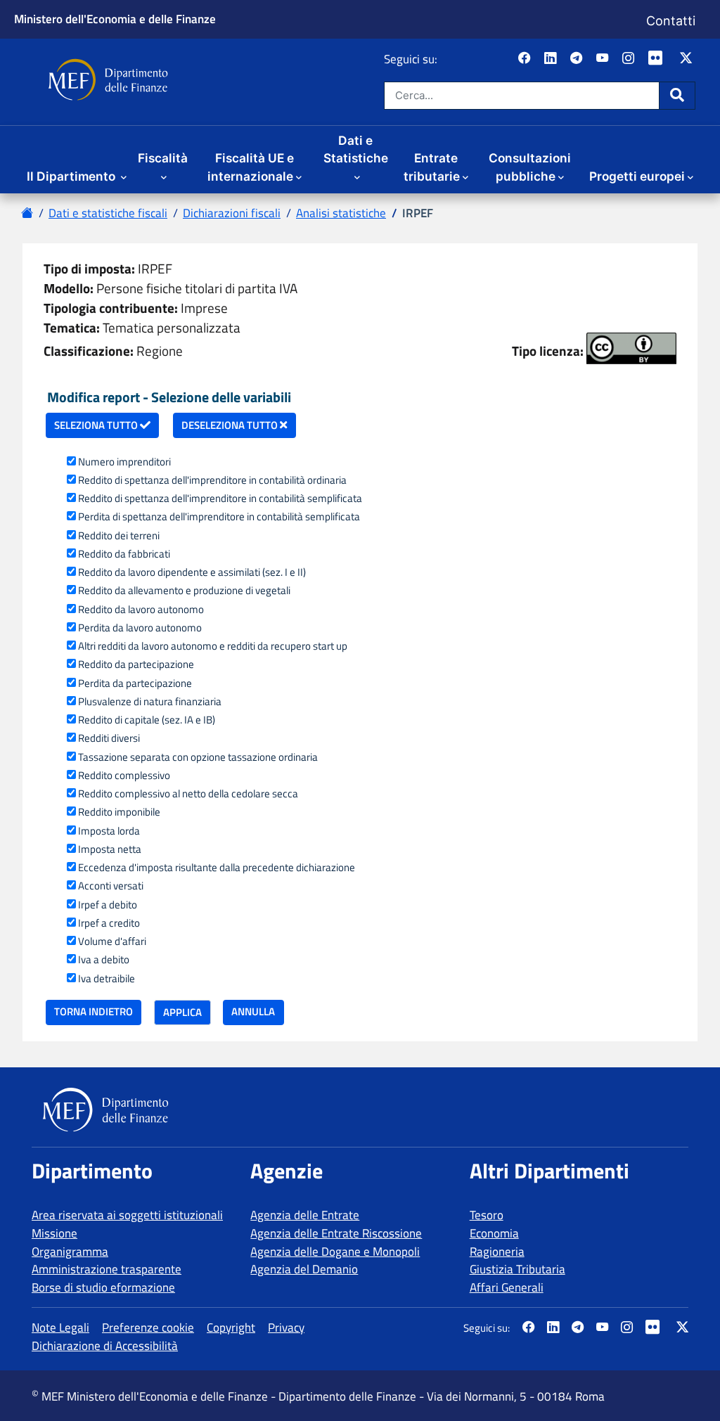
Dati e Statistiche (355, 149)
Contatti (670, 20)
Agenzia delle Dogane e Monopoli (335, 1251)
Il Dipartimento (72, 176)
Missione (54, 1233)
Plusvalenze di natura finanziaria (149, 701)
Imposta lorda (109, 831)
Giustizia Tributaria (517, 1269)
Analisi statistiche (341, 213)
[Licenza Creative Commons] (631, 348)
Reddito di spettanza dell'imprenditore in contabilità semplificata (220, 498)
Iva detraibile (106, 978)
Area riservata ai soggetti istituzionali (127, 1215)
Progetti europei (637, 176)
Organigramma (70, 1251)
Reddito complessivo (124, 775)
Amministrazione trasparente (106, 1269)
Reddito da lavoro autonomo (141, 609)
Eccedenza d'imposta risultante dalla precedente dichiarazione (216, 867)
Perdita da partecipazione (135, 683)
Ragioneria (497, 1251)
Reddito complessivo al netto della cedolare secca (188, 794)
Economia (494, 1233)
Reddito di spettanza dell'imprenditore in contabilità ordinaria (212, 480)
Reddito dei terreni (119, 536)
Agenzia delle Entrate (304, 1215)
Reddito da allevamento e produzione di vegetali (184, 590)
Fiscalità (163, 157)
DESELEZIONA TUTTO (230, 425)
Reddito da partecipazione (136, 664)
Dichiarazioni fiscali (232, 213)
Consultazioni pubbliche (530, 167)
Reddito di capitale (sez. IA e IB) (146, 720)
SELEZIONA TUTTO (97, 425)
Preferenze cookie (148, 1327)
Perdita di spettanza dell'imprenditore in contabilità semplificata (219, 517)
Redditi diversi (109, 738)
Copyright (231, 1327)
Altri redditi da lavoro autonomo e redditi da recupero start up (212, 646)
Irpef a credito (109, 923)
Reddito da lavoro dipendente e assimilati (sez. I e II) (192, 572)
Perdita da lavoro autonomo (140, 628)
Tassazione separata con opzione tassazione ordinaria (198, 757)
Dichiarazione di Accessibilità (105, 1346)
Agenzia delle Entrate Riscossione (336, 1233)
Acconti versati (110, 886)
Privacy (286, 1327)
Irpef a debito (107, 905)
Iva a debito (103, 959)
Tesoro (486, 1215)
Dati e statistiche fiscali (108, 213)
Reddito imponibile (119, 812)
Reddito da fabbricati (124, 554)
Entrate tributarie (432, 167)
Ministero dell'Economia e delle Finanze (115, 18)
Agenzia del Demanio (304, 1269)
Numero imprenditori (124, 462)
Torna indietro (93, 1011)
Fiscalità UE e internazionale (250, 167)
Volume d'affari (112, 941)
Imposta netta (109, 849)
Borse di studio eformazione (103, 1287)
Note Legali (60, 1327)
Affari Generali (507, 1287)
